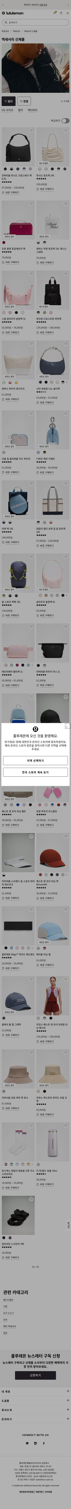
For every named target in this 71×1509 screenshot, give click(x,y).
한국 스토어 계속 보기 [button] (35, 772)
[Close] (68, 726)
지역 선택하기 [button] (35, 760)
